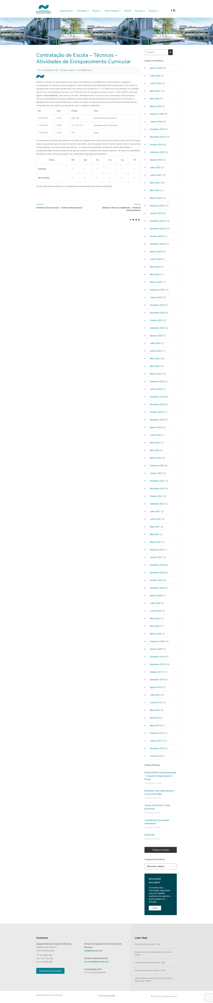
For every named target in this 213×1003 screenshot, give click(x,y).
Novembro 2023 (157, 312)
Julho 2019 (155, 695)
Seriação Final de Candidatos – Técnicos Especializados (121, 209)
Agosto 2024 (156, 251)
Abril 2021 (155, 534)
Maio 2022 (155, 442)
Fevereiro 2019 (157, 733)
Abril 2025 (155, 190)
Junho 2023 (155, 351)
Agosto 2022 (156, 427)
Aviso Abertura (51, 95)
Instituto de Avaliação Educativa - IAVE (150, 963)
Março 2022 (155, 458)
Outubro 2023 (156, 320)
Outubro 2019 (156, 672)
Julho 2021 (155, 511)
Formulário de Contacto (50, 971)
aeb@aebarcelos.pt (93, 950)
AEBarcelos (87, 70)
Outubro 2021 (156, 496)
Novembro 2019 (157, 664)
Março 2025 (155, 198)
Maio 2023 (155, 358)
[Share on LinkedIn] (139, 220)
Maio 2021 (155, 526)
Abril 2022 (155, 450)
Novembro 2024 (157, 228)
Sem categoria (69, 70)
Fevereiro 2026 (157, 114)
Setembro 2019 (157, 679)
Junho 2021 (155, 519)
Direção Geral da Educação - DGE (147, 944)
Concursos (139, 11)
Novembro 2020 (157, 572)
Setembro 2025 (157, 152)
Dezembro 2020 (157, 565)
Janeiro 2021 (156, 557)
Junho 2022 (155, 435)
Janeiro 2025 (156, 213)
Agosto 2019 (156, 687)
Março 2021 (155, 542)
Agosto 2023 (156, 335)
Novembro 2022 (157, 404)
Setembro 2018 (157, 748)
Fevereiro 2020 (157, 641)
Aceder (155, 908)
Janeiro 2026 (156, 121)
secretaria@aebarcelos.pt (96, 961)
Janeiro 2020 (156, 649)
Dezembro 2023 (157, 305)
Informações (82, 11)
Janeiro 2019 (156, 741)
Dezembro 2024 (157, 221)
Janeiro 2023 (156, 389)
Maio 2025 (155, 182)
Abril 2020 (155, 626)
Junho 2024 (155, 259)
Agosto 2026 (156, 68)
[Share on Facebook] (130, 220)
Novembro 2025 (157, 137)
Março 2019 (155, 725)
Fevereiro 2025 (157, 205)
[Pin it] (136, 220)
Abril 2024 (155, 274)
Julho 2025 (155, 167)
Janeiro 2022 (156, 473)
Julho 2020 (155, 603)
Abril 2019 (155, 718)
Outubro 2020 (156, 580)
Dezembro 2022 (157, 397)
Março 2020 (155, 634)
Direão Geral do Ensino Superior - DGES (150, 970)
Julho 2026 (155, 75)
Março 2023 (155, 374)
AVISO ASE (149, 835)
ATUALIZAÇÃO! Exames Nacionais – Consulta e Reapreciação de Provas (160, 775)
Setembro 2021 (157, 504)
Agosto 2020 (156, 595)
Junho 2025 (155, 175)
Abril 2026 (155, 98)
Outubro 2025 (156, 144)
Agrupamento (66, 11)
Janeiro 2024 (156, 297)
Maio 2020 (155, 618)
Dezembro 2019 (157, 656)
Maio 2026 (155, 91)
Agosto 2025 (156, 160)
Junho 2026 (155, 83)
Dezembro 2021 (157, 481)
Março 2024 (155, 282)
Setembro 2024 (157, 244)
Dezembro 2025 (157, 129)
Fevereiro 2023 (157, 381)
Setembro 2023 (157, 328)
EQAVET (128, 11)
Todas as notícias (160, 850)
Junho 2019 (155, 702)
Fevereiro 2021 (157, 549)
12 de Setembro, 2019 (50, 70)
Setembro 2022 (157, 419)
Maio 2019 (155, 710)
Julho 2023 (155, 343)
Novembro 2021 (157, 488)
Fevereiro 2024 (157, 290)
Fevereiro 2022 (157, 465)
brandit (112, 996)
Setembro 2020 (157, 588)
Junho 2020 (155, 611)
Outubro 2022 (156, 412)
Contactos (152, 11)
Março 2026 (155, 106)
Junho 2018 (155, 756)
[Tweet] (133, 220)
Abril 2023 (155, 366)
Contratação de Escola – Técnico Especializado (59, 208)
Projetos (95, 11)
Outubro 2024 (156, 236)
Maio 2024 (155, 267)
